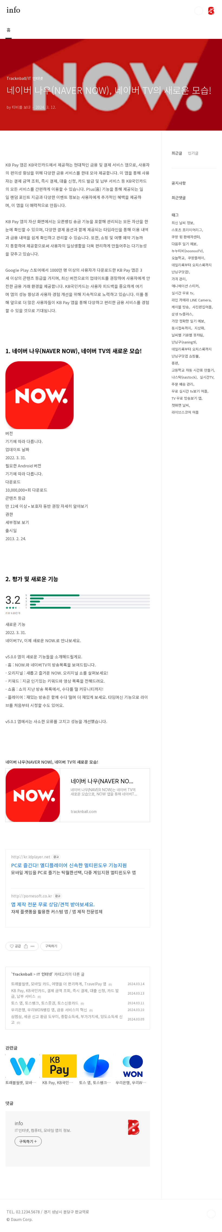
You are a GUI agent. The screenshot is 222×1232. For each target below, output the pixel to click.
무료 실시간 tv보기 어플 (189, 391)
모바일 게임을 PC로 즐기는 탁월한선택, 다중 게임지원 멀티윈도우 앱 (73, 872)
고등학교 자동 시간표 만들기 (193, 370)
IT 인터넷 (44, 974)
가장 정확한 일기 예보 (188, 321)
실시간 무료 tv (182, 292)
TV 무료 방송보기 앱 (186, 398)
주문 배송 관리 (182, 384)
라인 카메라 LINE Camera (191, 299)
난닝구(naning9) (184, 342)
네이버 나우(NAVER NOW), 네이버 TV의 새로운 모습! (51, 762)
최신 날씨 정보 (182, 222)
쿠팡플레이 (196, 257)
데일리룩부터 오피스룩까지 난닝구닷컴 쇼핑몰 (192, 352)
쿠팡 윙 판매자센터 (186, 236)
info (13, 10)
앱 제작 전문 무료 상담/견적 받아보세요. (53, 904)
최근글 (177, 153)
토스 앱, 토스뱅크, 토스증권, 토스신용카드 (45, 1003)
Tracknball (22, 974)
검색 (199, 11)
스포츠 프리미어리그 (187, 229)
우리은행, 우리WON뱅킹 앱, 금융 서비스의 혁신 (49, 1009)
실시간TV (206, 377)
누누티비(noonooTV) (187, 250)
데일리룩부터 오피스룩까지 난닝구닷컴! (192, 268)
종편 (175, 363)
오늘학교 (178, 257)
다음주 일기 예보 (184, 243)
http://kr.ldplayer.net (30, 857)
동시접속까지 (181, 328)
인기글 (193, 153)
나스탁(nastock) (184, 377)
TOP (211, 1214)
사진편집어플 (202, 306)
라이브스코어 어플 (185, 412)
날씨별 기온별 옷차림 (187, 335)
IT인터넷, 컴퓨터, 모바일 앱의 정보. (43, 1130)
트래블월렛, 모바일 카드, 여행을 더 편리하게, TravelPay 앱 (58, 983)
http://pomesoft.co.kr (31, 896)
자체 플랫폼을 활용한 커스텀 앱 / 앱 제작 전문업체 (57, 911)
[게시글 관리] (32, 946)
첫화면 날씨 (180, 405)
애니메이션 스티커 (185, 285)
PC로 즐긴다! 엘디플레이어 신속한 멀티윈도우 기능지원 (69, 865)
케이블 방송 (180, 306)
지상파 (199, 328)
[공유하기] (25, 946)
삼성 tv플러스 (182, 313)
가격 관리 (179, 278)
